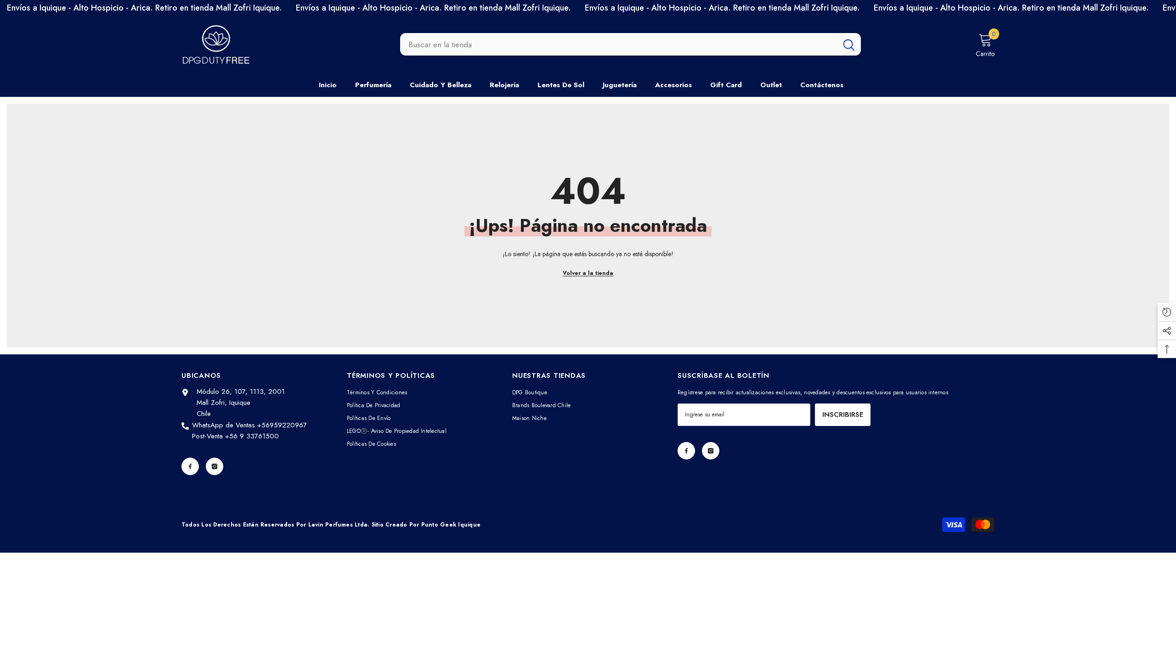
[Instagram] (214, 466)
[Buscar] (630, 44)
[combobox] (618, 44)
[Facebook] (190, 466)
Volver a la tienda (588, 273)
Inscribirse (842, 414)
